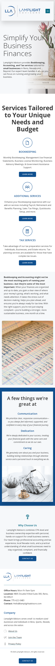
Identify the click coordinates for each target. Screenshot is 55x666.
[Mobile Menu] (48, 11)
